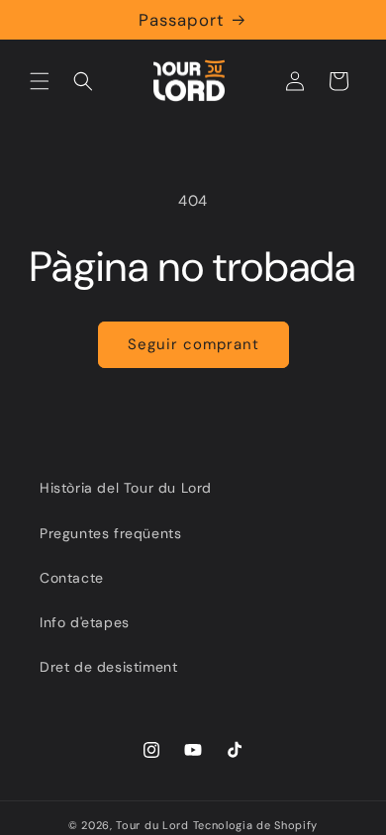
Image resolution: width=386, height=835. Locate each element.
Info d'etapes (85, 622)
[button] (39, 81)
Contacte (72, 578)
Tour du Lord (152, 825)
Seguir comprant (193, 344)
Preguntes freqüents (110, 533)
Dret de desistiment (108, 667)
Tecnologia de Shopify (256, 825)
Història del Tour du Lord (126, 488)
